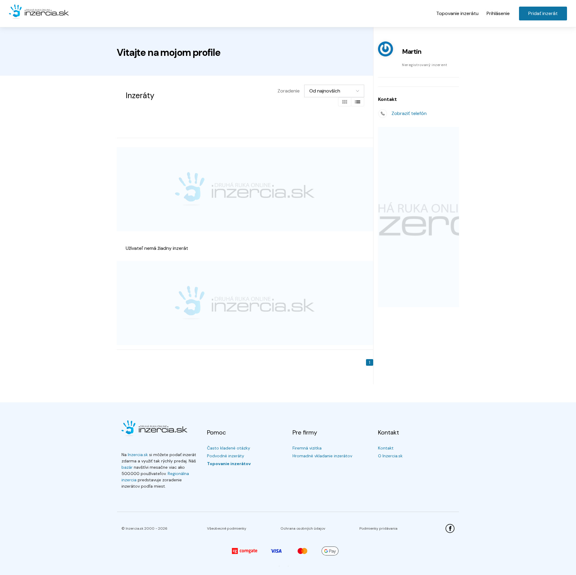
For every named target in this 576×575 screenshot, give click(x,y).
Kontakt (386, 448)
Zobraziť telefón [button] (409, 113)
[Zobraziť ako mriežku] (344, 101)
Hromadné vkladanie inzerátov (322, 455)
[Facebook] (450, 528)
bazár (127, 467)
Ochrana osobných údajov (302, 528)
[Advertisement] (245, 189)
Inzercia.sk (138, 454)
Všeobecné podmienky (226, 528)
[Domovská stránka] (39, 12)
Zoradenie (289, 91)
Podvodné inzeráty (225, 455)
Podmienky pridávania (378, 528)
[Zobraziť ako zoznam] (357, 101)
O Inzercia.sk (390, 455)
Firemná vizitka (307, 448)
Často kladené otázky (228, 448)
